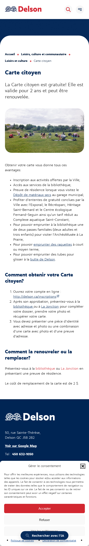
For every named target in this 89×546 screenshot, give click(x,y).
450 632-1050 (22, 454)
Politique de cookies (22, 540)
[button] (83, 466)
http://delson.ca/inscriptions (36, 296)
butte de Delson (42, 259)
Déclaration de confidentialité (59, 540)
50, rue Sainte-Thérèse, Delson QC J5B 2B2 (23, 435)
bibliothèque (23, 306)
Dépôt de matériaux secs (32, 195)
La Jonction (50, 306)
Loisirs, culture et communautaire (43, 54)
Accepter (44, 508)
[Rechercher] (68, 9)
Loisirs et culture (16, 61)
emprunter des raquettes (53, 244)
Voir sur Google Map (21, 446)
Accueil (10, 54)
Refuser (44, 520)
